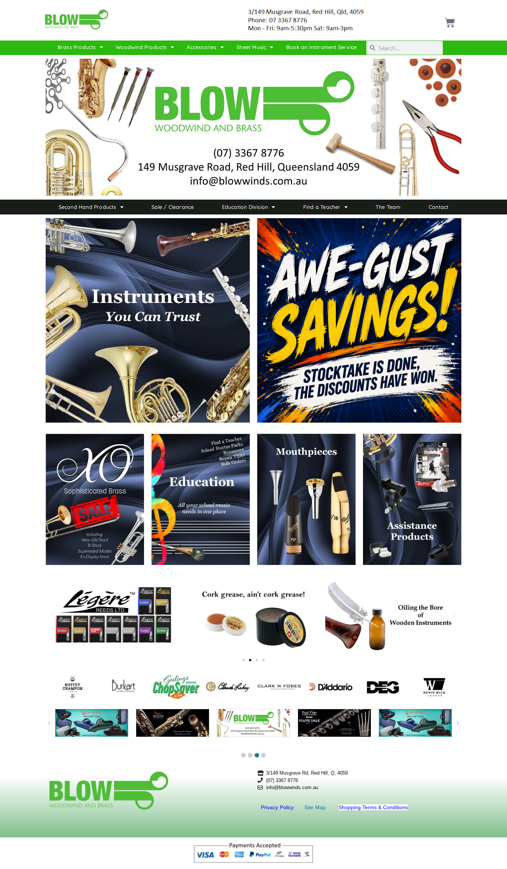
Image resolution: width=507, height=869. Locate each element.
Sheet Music (251, 47)
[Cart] (449, 20)
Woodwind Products (141, 47)
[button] (53, 615)
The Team (388, 207)
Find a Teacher (322, 207)
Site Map (315, 807)
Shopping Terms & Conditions (373, 807)
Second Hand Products (88, 207)
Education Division (245, 207)
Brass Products (77, 47)
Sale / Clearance (172, 207)
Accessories (201, 47)
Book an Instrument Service (321, 47)
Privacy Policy (278, 807)
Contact (438, 207)
